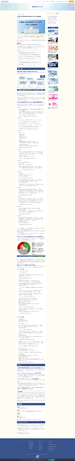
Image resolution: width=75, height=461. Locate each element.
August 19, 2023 (30, 362)
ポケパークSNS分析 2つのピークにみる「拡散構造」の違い (53, 92)
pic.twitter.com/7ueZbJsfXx (34, 145)
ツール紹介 (55, 19)
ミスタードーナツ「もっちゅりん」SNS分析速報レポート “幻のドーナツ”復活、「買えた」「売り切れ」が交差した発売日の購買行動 (53, 51)
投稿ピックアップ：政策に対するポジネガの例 (27, 58)
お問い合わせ (66, 1)
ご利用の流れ (40, 444)
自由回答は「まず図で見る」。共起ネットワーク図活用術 (53, 76)
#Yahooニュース (34, 284)
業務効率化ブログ (53, 1)
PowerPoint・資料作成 (54, 16)
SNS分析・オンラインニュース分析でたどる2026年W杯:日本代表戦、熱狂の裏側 (53, 68)
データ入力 (49, 21)
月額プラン (48, 1)
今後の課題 (21, 64)
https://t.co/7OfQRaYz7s (31, 114)
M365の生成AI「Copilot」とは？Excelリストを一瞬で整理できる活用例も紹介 (53, 108)
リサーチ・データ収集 (31, 443)
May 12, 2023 (30, 329)
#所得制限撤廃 (33, 281)
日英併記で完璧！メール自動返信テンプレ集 (53, 84)
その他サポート (31, 448)
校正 (53, 21)
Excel (49, 16)
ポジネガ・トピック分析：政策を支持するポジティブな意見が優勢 (30, 56)
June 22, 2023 (30, 204)
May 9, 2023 (30, 147)
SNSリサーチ (50, 18)
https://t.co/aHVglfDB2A (22, 327)
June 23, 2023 (31, 169)
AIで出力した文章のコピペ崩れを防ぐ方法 (53, 35)
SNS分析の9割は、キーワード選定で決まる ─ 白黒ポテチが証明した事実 (53, 43)
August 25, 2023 (35, 128)
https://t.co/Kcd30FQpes (23, 182)
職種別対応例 (62, 1)
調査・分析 (20, 51)
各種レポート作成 (31, 445)
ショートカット (50, 19)
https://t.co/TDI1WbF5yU (22, 221)
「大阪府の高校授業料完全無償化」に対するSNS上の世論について (30, 62)
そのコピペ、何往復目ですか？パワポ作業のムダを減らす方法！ (53, 100)
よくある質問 (57, 1)
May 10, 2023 (32, 339)
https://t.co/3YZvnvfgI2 (36, 202)
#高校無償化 (38, 281)
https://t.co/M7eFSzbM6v (22, 209)
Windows (54, 18)
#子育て (25, 301)
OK (48, 459)
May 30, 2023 (29, 224)
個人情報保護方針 (51, 450)
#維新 (39, 291)
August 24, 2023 (34, 158)
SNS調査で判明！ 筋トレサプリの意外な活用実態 (53, 60)
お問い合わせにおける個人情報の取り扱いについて (52, 446)
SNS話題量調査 (31, 444)
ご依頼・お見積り (71, 1)
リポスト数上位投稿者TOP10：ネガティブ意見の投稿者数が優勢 (29, 54)
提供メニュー (38, 1)
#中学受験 (28, 301)
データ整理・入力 (31, 446)
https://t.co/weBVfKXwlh (22, 285)
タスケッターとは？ (43, 1)
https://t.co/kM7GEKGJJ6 (22, 335)
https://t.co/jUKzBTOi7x (38, 167)
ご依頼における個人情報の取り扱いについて (52, 444)
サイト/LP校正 (30, 447)
